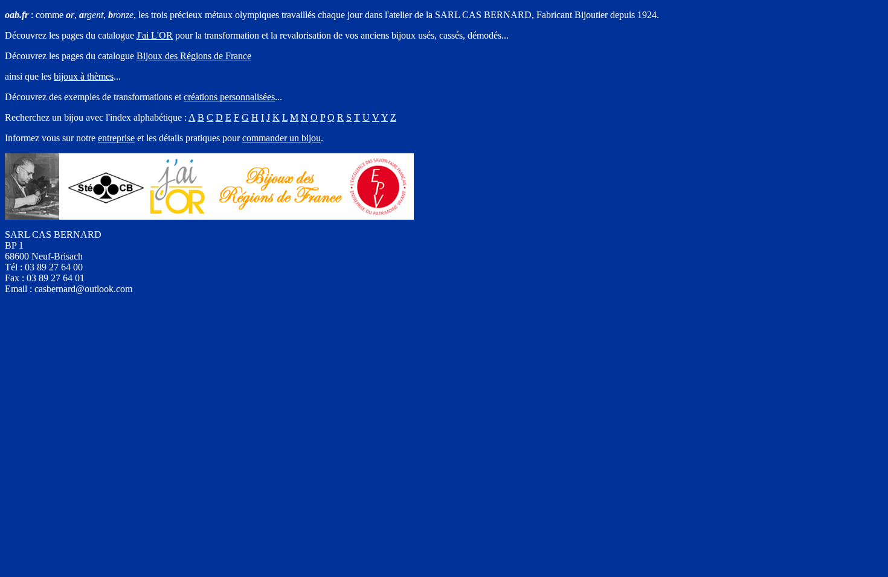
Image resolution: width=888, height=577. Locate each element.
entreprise (116, 138)
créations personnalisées (229, 97)
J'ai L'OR (155, 35)
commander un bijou (281, 138)
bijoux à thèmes (84, 76)
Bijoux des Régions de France (194, 56)
